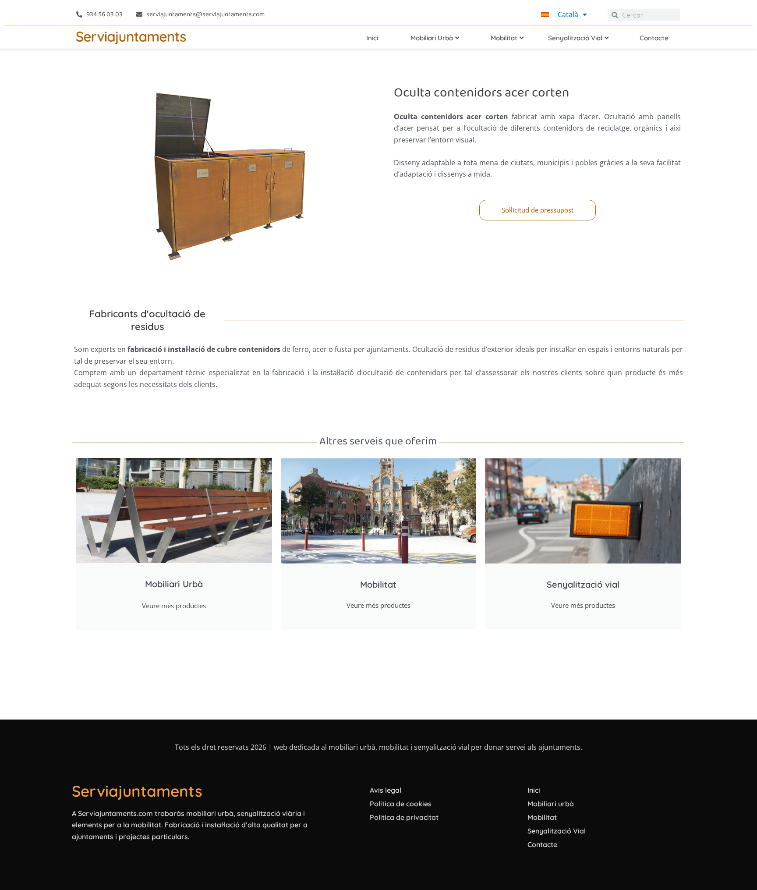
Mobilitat (542, 817)
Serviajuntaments (137, 791)
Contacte (542, 844)
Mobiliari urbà (550, 803)
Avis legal (385, 790)
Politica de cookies (401, 803)
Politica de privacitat (404, 817)
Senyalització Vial (556, 830)
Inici (533, 790)
